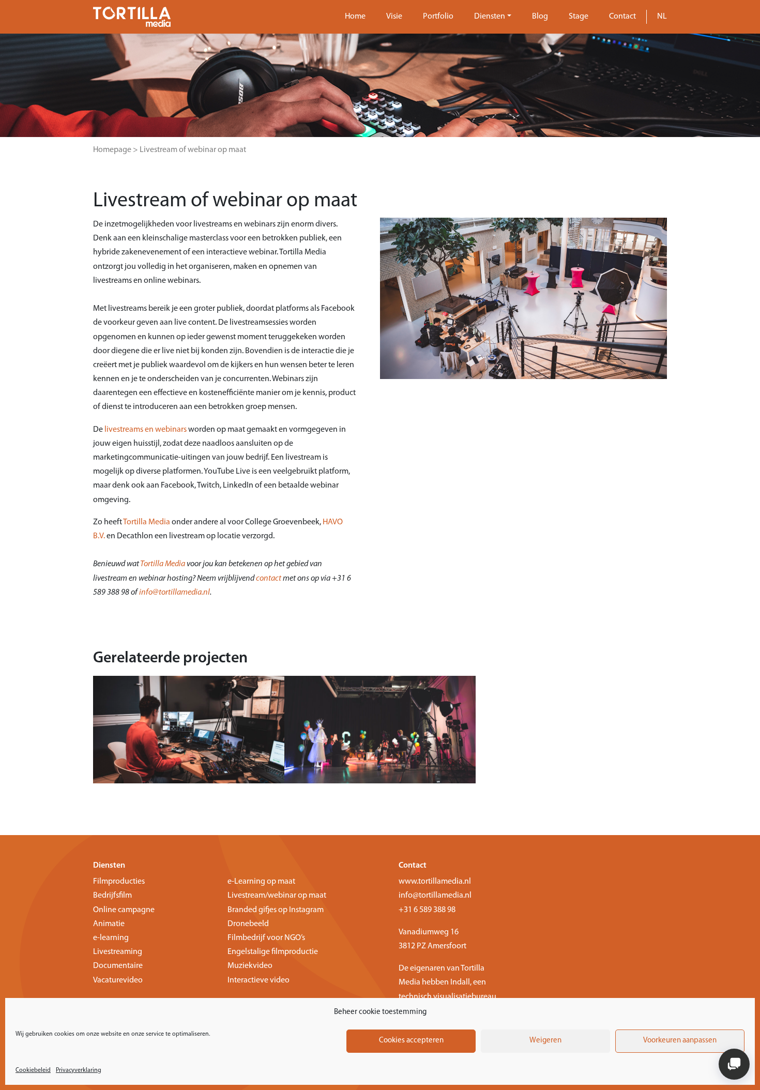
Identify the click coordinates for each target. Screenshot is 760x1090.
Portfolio (438, 16)
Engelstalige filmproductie (272, 952)
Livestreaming (117, 952)
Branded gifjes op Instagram (275, 910)
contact (268, 578)
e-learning (111, 938)
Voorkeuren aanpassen (680, 1040)
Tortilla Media (146, 522)
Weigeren (545, 1040)
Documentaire (118, 966)
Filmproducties (119, 881)
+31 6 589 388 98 (427, 910)
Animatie (109, 924)
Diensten (489, 16)
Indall (460, 982)
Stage (578, 16)
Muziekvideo (249, 966)
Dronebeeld (248, 924)
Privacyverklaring (78, 1070)
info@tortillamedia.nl (174, 592)
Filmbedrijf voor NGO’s (266, 938)
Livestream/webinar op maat (276, 895)
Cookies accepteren (411, 1040)
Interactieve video (258, 980)
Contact (622, 16)
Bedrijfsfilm (112, 895)
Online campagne (124, 910)
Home (355, 16)
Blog (540, 16)
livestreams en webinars (145, 430)
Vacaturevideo (118, 980)
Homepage (112, 150)
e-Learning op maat (261, 881)
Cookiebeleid (33, 1070)
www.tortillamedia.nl (435, 881)
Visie (394, 16)
